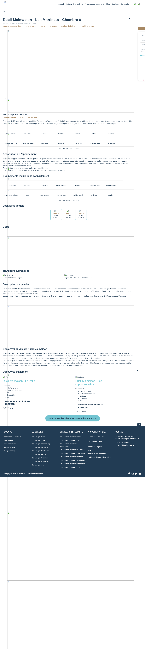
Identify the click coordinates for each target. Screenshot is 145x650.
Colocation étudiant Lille (70, 467)
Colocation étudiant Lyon (70, 440)
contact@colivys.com (124, 445)
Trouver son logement (94, 4)
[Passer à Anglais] (139, 4)
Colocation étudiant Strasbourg (68, 445)
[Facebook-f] (129, 473)
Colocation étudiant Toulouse (72, 460)
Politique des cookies (97, 454)
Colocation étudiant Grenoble (72, 464)
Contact (115, 4)
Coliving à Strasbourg (41, 444)
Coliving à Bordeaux (40, 451)
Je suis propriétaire (96, 437)
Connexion (125, 4)
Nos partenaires (10, 444)
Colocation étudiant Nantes (71, 457)
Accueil (61, 4)
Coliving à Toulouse (40, 458)
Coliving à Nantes (39, 454)
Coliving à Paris (38, 437)
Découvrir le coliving (74, 4)
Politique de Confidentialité (99, 457)
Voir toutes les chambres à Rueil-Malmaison (72, 418)
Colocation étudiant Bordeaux (72, 453)
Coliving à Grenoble (40, 461)
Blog (108, 4)
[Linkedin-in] (139, 473)
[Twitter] (136, 473)
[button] (21, 248)
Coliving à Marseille (40, 447)
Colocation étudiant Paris (70, 437)
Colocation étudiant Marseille (72, 450)
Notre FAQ (8, 440)
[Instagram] (132, 473)
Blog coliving (9, 451)
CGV (89, 450)
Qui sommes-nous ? (12, 437)
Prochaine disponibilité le (17, 402)
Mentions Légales (95, 447)
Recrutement (9, 447)
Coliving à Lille (38, 465)
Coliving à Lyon (38, 440)
